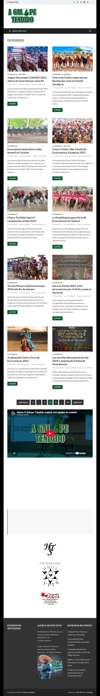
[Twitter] (81, 2)
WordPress (80, 692)
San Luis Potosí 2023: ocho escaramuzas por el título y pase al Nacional (71, 289)
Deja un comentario (38, 84)
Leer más (11, 103)
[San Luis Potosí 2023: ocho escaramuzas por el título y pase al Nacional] (72, 267)
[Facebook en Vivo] (87, 2)
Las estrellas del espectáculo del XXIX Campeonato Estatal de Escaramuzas (70, 361)
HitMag (89, 692)
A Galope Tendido (28, 692)
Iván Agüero (25, 84)
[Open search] (90, 31)
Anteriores (23, 402)
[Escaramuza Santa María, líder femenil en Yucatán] (27, 130)
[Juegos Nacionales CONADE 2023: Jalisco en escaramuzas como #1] (27, 59)
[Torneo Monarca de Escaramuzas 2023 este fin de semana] (27, 267)
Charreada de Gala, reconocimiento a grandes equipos (78, 642)
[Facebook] (77, 2)
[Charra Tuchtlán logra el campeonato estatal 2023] (27, 198)
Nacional (22, 74)
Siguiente (78, 402)
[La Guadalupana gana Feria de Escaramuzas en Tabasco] (72, 198)
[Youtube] (84, 2)
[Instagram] (74, 2)
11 (68, 402)
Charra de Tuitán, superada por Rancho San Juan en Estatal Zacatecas (70, 81)
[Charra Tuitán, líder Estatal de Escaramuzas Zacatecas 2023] (72, 130)
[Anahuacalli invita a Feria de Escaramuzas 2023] (27, 339)
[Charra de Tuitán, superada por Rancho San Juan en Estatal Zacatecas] (72, 59)
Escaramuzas (12, 74)
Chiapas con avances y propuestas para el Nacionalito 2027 (77, 673)
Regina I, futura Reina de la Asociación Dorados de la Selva (79, 662)
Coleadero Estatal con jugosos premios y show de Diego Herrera (79, 652)
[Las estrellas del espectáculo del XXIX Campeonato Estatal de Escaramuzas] (72, 339)
